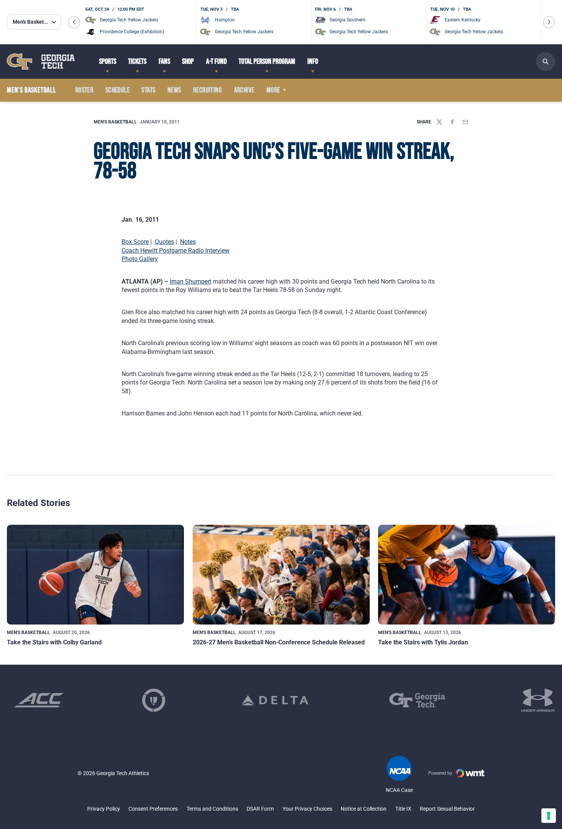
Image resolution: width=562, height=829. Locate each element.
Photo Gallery (140, 259)
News (174, 90)
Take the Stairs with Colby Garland (54, 642)
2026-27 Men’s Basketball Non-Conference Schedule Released (279, 642)
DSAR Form (260, 809)
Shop (188, 61)
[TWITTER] (439, 122)
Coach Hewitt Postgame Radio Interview (175, 250)
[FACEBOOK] (452, 122)
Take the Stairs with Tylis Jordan (423, 642)
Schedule (118, 90)
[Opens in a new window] (39, 700)
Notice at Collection (364, 809)
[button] (74, 22)
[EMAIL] (465, 122)
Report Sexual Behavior (447, 809)
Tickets (137, 61)
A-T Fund (216, 61)
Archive (244, 90)
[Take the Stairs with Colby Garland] (95, 574)
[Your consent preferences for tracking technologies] (548, 815)
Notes (188, 241)
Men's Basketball (115, 122)
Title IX (403, 809)
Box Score (135, 241)
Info (312, 61)
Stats (148, 90)
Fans (164, 61)
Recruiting (207, 90)
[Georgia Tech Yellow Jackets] (41, 61)
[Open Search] (545, 61)
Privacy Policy (103, 809)
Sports (107, 61)
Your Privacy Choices (307, 809)
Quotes (164, 241)
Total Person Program (267, 61)
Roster (84, 90)
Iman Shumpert (190, 281)
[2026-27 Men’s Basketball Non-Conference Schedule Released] (281, 574)
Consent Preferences (153, 809)
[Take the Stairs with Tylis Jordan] (466, 574)
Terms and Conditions (212, 809)
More (273, 90)
